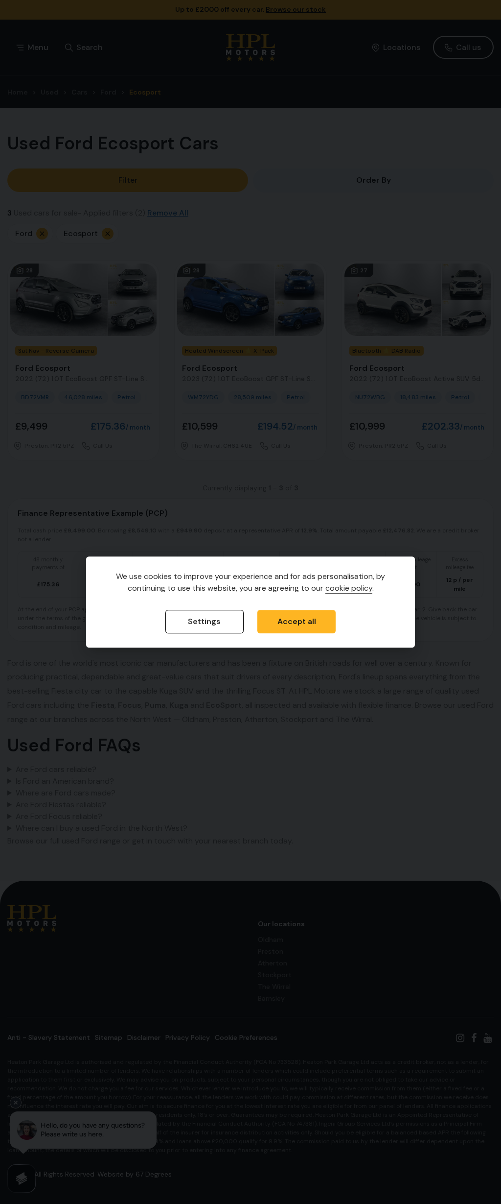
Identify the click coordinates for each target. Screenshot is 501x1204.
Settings (204, 621)
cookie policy (348, 588)
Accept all (296, 621)
